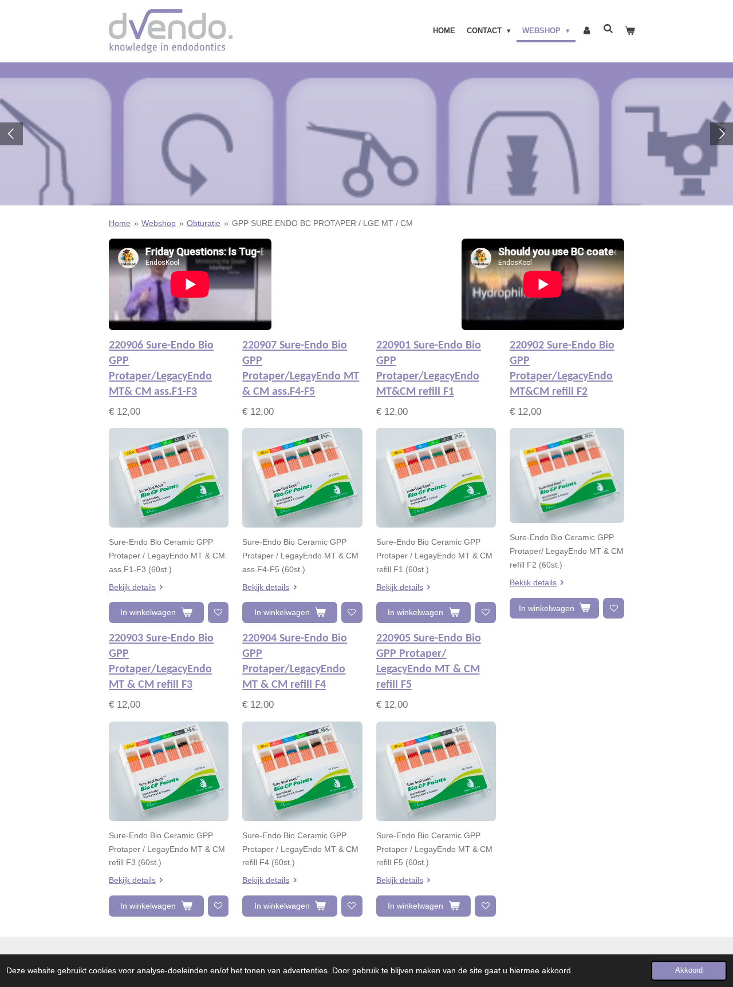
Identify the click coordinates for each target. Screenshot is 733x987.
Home (120, 223)
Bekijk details (132, 587)
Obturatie (203, 223)
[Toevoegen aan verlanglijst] (218, 612)
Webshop (158, 223)
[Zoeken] (609, 29)
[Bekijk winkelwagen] (630, 31)
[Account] (586, 31)
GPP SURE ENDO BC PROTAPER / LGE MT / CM (322, 223)
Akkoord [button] (689, 970)
